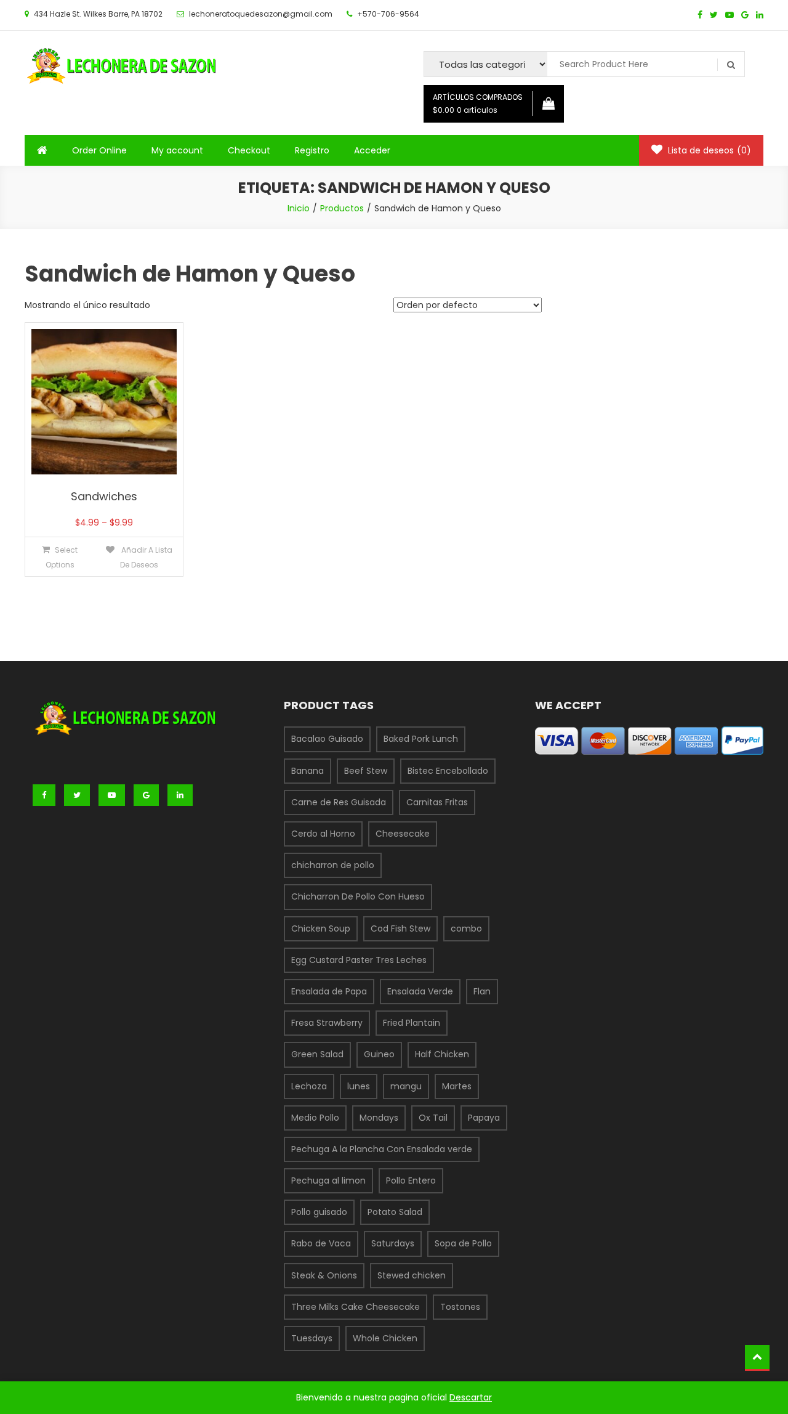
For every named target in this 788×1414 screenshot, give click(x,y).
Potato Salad (395, 1212)
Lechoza (309, 1086)
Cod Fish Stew (400, 928)
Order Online (99, 150)
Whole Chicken (385, 1338)
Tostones (460, 1307)
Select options (62, 557)
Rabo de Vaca (321, 1243)
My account (177, 150)
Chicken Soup (320, 928)
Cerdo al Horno (323, 833)
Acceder (372, 150)
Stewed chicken (411, 1275)
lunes (358, 1086)
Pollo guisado (319, 1212)
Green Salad (317, 1054)
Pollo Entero (411, 1180)
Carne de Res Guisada (338, 802)
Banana (307, 771)
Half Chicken (442, 1054)
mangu (406, 1086)
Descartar (470, 1397)
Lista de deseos (708, 150)
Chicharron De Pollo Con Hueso (358, 896)
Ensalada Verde (420, 991)
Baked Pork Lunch (421, 739)
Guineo (379, 1054)
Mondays (379, 1117)
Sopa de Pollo (463, 1243)
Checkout (249, 150)
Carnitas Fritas (437, 802)
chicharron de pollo (332, 865)
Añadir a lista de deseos (145, 557)
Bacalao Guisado (327, 739)
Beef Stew (365, 771)
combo (466, 928)
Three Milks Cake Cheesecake (355, 1307)
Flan (482, 991)
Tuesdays (311, 1338)
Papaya (484, 1117)
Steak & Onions (324, 1275)
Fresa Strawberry (327, 1023)
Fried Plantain (411, 1023)
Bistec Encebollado (448, 771)
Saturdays (392, 1243)
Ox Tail (433, 1117)
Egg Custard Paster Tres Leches (359, 960)
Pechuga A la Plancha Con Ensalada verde (381, 1149)
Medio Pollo (315, 1117)
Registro (312, 150)
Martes (457, 1086)
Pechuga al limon (328, 1180)
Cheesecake (403, 833)
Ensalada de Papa (329, 991)
